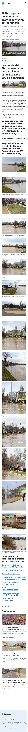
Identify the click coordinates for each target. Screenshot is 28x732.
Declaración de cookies (14, 728)
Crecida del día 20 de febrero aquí (8, 599)
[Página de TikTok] (11, 719)
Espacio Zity (5, 8)
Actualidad (21, 8)
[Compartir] (11, 61)
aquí (13, 138)
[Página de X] (5, 719)
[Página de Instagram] (8, 719)
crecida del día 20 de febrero (14, 140)
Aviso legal (22, 728)
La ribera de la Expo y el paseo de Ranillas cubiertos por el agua (14, 578)
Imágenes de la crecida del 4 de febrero (10, 594)
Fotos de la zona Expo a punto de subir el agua (10, 583)
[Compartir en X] (5, 61)
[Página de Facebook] (2, 719)
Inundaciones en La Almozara (13, 570)
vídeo (17, 595)
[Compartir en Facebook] (2, 61)
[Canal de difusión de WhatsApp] (14, 719)
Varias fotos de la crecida (11, 574)
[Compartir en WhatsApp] (8, 61)
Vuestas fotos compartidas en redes (10, 589)
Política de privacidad (5, 728)
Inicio (20, 3)
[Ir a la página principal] (6, 3)
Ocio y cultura (13, 8)
